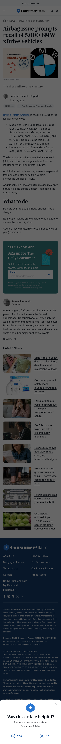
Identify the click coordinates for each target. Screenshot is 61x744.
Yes (19, 736)
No (47, 736)
